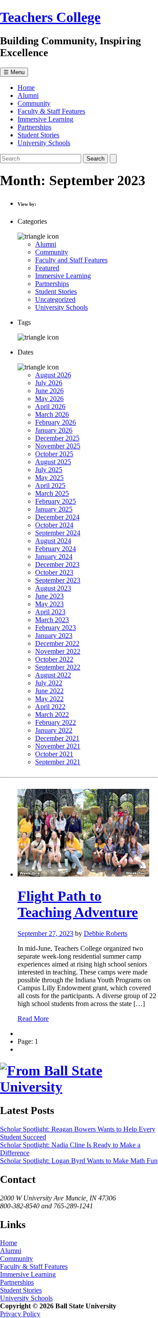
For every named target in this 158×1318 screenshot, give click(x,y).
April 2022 (50, 706)
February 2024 (55, 548)
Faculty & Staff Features (51, 111)
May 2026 (49, 398)
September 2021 (57, 762)
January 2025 (53, 509)
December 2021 (57, 738)
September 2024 (57, 533)
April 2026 (50, 406)
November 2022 (57, 651)
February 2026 (55, 422)
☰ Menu (14, 72)
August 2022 (53, 675)
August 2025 (53, 462)
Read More (33, 1018)
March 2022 (52, 714)
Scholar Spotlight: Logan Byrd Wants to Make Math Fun (79, 1160)
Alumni (28, 95)
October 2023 (54, 572)
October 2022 (54, 659)
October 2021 (54, 754)
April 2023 (50, 612)
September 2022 (57, 667)
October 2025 (54, 454)
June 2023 (49, 596)
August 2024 (53, 540)
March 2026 (52, 414)
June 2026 (49, 390)
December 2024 (57, 517)
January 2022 (53, 730)
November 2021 (57, 746)
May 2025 (49, 477)
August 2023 (53, 588)
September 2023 (57, 580)
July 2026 (48, 383)
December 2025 (57, 438)
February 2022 (55, 722)
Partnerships (34, 127)
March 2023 (52, 619)
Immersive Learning (45, 119)
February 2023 (55, 627)
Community (34, 103)
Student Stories (38, 135)
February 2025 (55, 501)
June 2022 (49, 691)
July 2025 (48, 469)
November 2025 (57, 446)
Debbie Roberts (105, 933)
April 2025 (50, 485)
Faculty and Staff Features (71, 260)
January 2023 (53, 635)
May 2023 (49, 604)
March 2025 (52, 493)
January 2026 (53, 430)
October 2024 (54, 525)
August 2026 (53, 375)
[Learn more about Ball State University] (79, 1087)
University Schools (44, 143)
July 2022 (48, 683)
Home (26, 87)
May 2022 (49, 698)
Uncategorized (55, 299)
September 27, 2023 (45, 933)
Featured (47, 268)
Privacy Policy (20, 1314)
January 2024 (53, 556)
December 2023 (57, 564)
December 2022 (57, 643)
